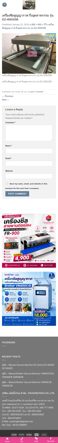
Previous (7, 96)
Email (8, 158)
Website (9, 171)
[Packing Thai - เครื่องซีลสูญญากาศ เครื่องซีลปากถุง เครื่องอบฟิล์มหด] (29, 4)
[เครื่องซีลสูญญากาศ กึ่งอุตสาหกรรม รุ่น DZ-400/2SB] (29, 53)
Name (8, 146)
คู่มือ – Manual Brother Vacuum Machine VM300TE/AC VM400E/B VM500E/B (28, 375)
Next (5, 100)
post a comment (37, 92)
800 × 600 (36, 24)
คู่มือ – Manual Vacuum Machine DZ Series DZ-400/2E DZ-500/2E (28, 367)
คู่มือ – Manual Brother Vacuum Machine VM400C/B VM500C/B (27, 384)
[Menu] (4, 5)
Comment (10, 122)
